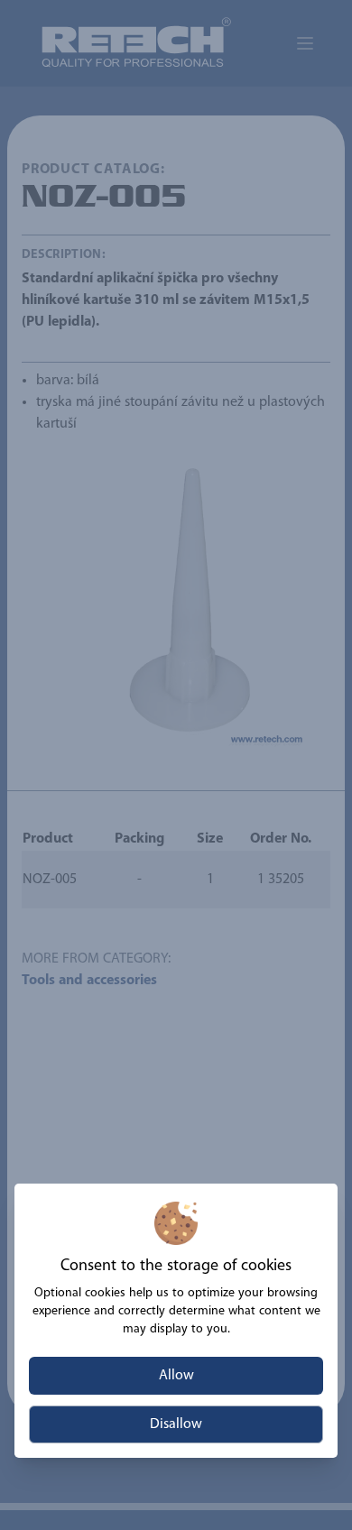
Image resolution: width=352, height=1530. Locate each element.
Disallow (176, 1424)
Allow (176, 1376)
